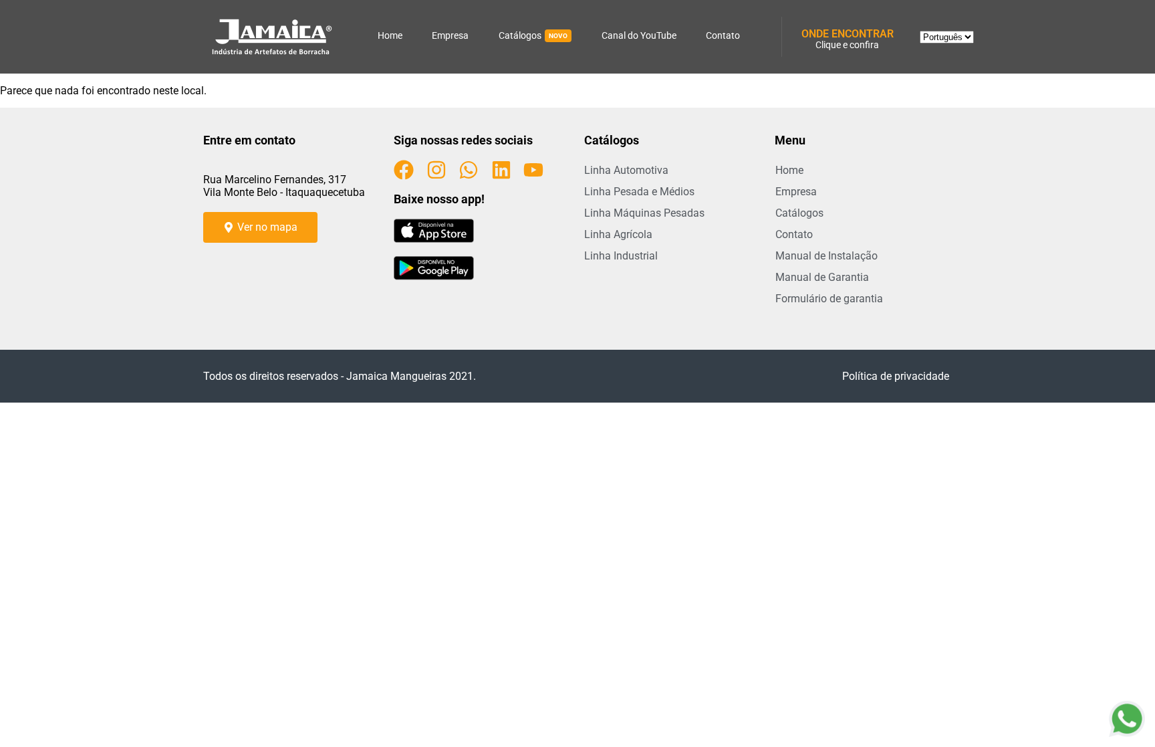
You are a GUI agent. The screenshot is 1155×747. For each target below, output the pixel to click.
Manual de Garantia (822, 277)
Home (390, 35)
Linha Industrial (621, 255)
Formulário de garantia (829, 298)
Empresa (450, 35)
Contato (723, 35)
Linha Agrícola (618, 234)
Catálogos (533, 35)
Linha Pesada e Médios (639, 191)
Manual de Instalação (826, 255)
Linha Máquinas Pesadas (644, 213)
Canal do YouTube (639, 35)
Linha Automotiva (626, 170)
